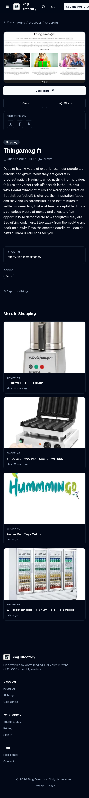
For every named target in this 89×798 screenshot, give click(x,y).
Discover (35, 22)
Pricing (7, 728)
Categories (10, 702)
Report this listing (17, 291)
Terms (51, 786)
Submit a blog (12, 722)
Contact (8, 761)
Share (68, 103)
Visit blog (42, 91)
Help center (10, 755)
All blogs (9, 695)
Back (10, 22)
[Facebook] (19, 124)
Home (21, 22)
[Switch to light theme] (43, 6)
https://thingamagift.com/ (24, 257)
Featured (9, 688)
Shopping (51, 22)
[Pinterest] (28, 124)
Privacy (39, 786)
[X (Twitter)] (10, 124)
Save (25, 103)
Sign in (55, 6)
